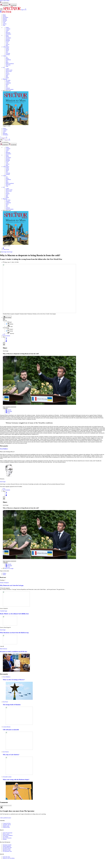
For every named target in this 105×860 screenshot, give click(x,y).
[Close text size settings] (4, 319)
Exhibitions (8, 59)
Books (7, 58)
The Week (8, 80)
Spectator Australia (7, 844)
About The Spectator (7, 832)
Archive (4, 23)
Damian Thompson (4, 582)
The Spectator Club (7, 851)
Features (8, 81)
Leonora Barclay (6, 726)
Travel (7, 72)
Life (4, 67)
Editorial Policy (6, 827)
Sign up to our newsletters (9, 858)
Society (7, 49)
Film (7, 61)
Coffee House (6, 46)
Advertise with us (7, 824)
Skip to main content (4, 0)
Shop (4, 25)
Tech (7, 31)
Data (7, 52)
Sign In (22, 9)
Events (4, 21)
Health (7, 77)
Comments (7, 335)
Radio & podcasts (10, 63)
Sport (7, 75)
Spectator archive (7, 848)
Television (8, 64)
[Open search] (1, 138)
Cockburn (8, 28)
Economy (8, 53)
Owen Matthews (4, 448)
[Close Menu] (1, 140)
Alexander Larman (7, 776)
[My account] (25, 9)
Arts (7, 57)
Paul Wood (5, 701)
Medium (11, 324)
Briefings (5, 20)
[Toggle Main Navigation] (1, 9)
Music (7, 62)
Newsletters (5, 17)
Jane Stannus (6, 751)
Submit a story (6, 826)
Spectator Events (6, 850)
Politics (7, 27)
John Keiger (3, 481)
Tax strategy (5, 836)
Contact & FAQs (6, 823)
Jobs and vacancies (7, 838)
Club (4, 22)
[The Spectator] (12, 9)
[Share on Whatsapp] (6, 341)
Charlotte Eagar (3, 611)
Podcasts (5, 18)
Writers (4, 16)
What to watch (9, 70)
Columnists (8, 83)
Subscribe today (6, 856)
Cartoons (8, 88)
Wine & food (9, 71)
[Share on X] (6, 339)
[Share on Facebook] (6, 338)
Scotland (8, 54)
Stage (7, 66)
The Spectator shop (7, 847)
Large (11, 326)
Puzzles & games (9, 89)
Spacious (12, 333)
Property (8, 74)
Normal (11, 331)
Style (7, 76)
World (7, 50)
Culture (7, 30)
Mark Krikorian (3, 648)
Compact (11, 329)
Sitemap (4, 839)
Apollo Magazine (7, 846)
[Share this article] (4, 343)
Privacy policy (6, 834)
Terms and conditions (7, 835)
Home (4, 14)
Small (10, 322)
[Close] (1, 807)
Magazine (8, 32)
